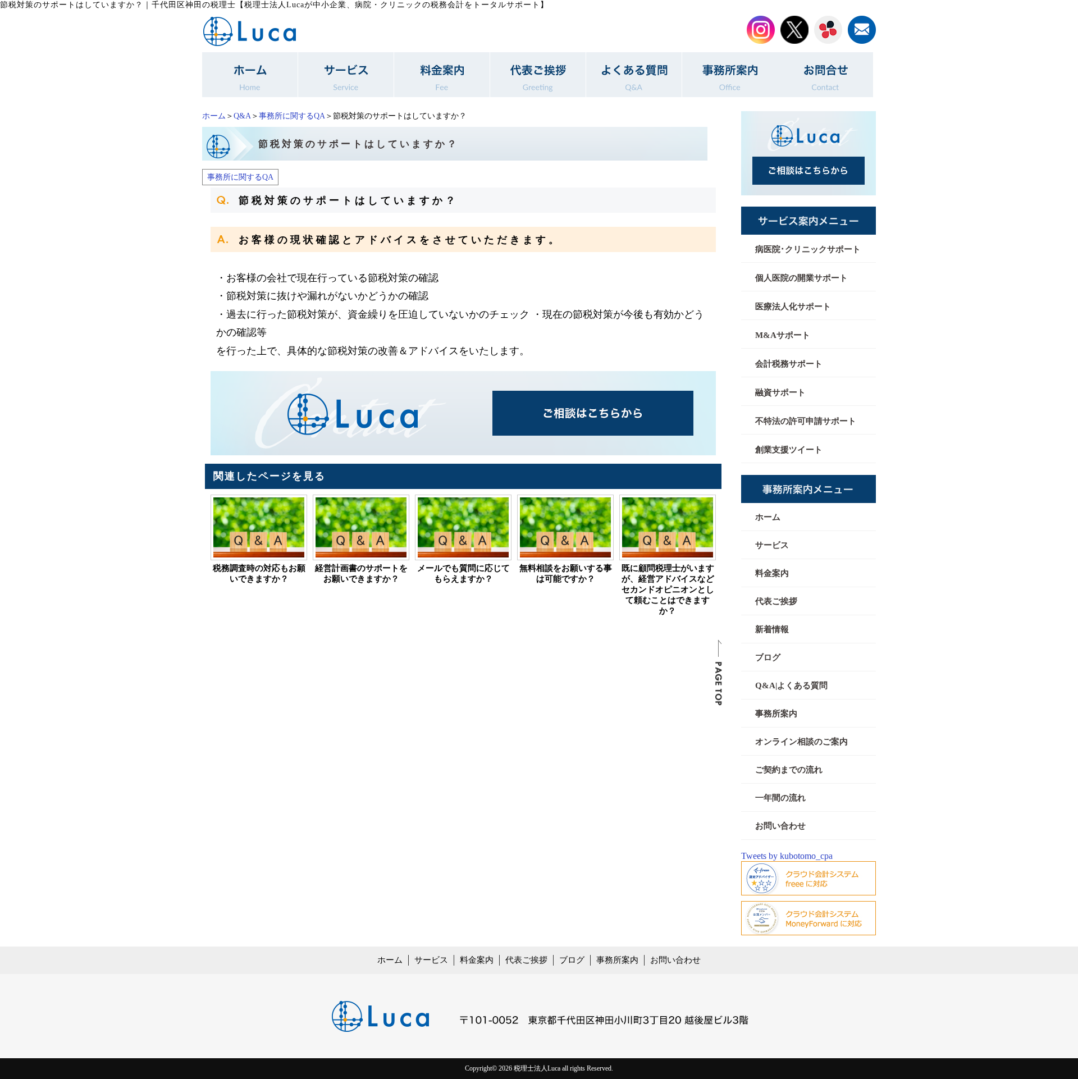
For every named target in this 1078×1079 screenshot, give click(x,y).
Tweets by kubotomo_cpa (787, 856)
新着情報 (772, 629)
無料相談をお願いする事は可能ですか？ (565, 573)
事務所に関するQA (292, 116)
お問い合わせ (780, 825)
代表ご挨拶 (776, 601)
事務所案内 (776, 713)
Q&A (242, 116)
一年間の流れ (780, 797)
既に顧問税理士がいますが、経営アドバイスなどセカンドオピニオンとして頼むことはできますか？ (668, 589)
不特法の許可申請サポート (805, 421)
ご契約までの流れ (789, 769)
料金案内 (772, 573)
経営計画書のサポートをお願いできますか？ (361, 573)
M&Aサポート (782, 335)
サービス (772, 545)
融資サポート (780, 392)
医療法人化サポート (793, 306)
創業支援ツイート (789, 449)
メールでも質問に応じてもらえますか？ (463, 573)
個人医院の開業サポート (801, 277)
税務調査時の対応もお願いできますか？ (259, 573)
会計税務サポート (789, 363)
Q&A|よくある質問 (791, 685)
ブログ (767, 657)
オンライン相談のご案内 (801, 741)
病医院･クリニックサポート (808, 249)
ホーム (214, 116)
